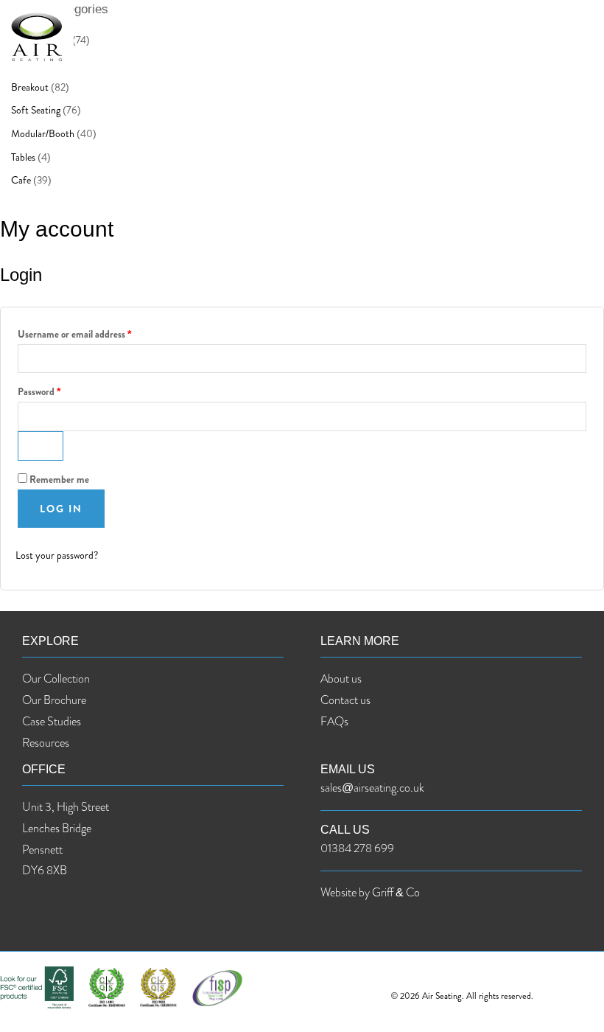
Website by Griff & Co (370, 892)
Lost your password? (56, 555)
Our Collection (56, 678)
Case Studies (51, 721)
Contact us (345, 699)
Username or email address (74, 334)
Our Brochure (54, 699)
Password (39, 392)
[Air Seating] (37, 37)
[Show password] (40, 446)
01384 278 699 (357, 848)
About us (341, 678)
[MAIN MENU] (578, 37)
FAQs (334, 721)
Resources (45, 742)
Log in (61, 508)
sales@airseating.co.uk (372, 787)
